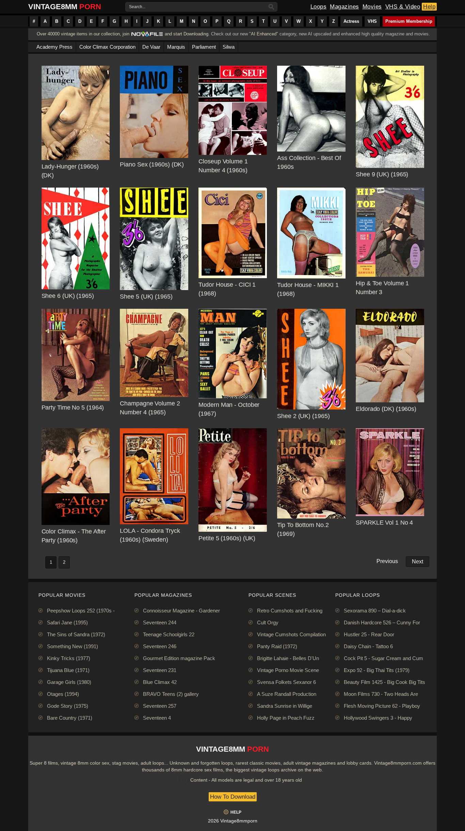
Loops (318, 6)
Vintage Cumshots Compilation (291, 634)
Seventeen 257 (159, 706)
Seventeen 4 (157, 718)
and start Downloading (186, 33)
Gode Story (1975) (67, 706)
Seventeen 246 (159, 646)
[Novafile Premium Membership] (147, 35)
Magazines (344, 6)
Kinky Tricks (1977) (68, 658)
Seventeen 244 (159, 622)
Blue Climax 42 (160, 682)
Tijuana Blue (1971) (68, 670)
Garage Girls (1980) (69, 682)
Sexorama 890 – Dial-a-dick (375, 610)
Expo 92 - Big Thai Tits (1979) (377, 670)
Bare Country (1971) (69, 718)
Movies (372, 6)
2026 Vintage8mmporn (232, 821)
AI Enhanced (263, 33)
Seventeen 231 (159, 670)
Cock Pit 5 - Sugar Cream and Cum (383, 658)
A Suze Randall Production (286, 694)
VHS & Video (402, 6)
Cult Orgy (267, 622)
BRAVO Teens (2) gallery (171, 694)
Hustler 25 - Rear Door (369, 634)
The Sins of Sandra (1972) (76, 634)
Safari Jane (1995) (67, 622)
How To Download (232, 797)
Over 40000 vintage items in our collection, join (83, 33)
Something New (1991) (72, 646)
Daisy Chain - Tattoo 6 (368, 646)
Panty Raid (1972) (277, 646)
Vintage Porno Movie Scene (288, 670)
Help (429, 6)
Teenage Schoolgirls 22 (168, 634)
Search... (137, 6)
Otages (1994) (63, 694)
